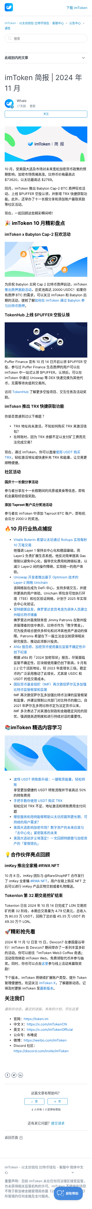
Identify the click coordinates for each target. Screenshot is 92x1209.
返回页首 (11, 1137)
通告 (7, 28)
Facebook (7, 1075)
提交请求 (58, 1123)
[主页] (9, 10)
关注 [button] (46, 114)
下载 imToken (76, 8)
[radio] (34, 1101)
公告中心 (75, 23)
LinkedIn (20, 1075)
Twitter (14, 1075)
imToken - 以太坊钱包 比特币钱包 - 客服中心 (34, 23)
